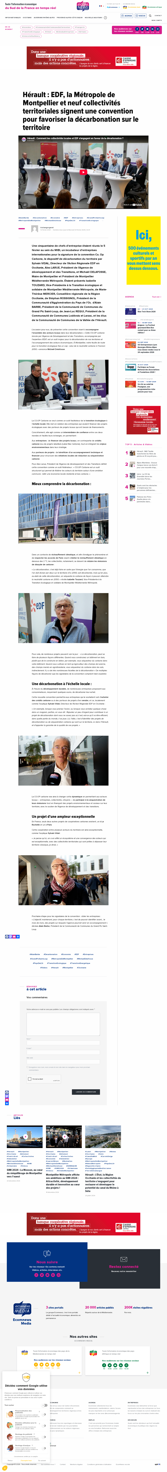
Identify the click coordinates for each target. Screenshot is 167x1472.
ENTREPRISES (133, 1402)
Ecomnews (112, 7)
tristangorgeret (47, 227)
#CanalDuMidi (91, 1156)
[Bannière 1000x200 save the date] (83, 57)
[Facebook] (7, 937)
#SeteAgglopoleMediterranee (98, 1168)
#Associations (131, 359)
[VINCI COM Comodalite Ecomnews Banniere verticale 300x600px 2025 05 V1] (144, 250)
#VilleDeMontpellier (65, 1171)
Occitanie (27, 17)
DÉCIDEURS (132, 1420)
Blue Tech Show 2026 (147, 311)
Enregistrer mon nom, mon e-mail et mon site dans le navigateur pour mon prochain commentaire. (59, 1069)
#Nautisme (143, 306)
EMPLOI (92, 1420)
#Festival (129, 379)
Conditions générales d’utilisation (99, 1464)
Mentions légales (76, 1464)
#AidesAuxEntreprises (65, 32)
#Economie (55, 218)
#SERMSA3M (71, 1166)
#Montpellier (67, 968)
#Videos (43, 968)
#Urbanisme (12, 1166)
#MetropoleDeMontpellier (30, 220)
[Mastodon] (10, 937)
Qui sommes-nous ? (48, 1464)
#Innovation (130, 306)
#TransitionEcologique (31, 32)
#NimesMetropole (93, 1163)
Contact (63, 1464)
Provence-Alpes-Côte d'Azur (70, 17)
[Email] (14, 937)
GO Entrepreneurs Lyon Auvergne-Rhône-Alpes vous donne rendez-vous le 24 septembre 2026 (149, 348)
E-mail (29, 1048)
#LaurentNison (52, 1161)
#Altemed (24, 1154)
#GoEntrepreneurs (152, 339)
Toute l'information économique (30, 6)
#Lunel (88, 1151)
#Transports (80, 27)
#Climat (48, 32)
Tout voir (156, 297)
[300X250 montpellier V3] (144, 420)
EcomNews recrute (123, 1464)
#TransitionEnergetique (80, 963)
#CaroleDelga (107, 1156)
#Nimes (113, 1151)
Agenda (128, 16)
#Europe (88, 1159)
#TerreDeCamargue (93, 1171)
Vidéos (142, 16)
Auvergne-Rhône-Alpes (44, 17)
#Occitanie (81, 968)
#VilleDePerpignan (145, 379)
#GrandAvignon (147, 320)
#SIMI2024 (59, 1168)
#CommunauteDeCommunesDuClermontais (53, 27)
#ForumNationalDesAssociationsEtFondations (144, 362)
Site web (30, 1058)
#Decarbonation (40, 218)
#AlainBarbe (24, 218)
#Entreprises (77, 218)
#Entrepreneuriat (132, 339)
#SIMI (29, 1163)
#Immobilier (12, 1159)
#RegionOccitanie (93, 1166)
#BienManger (131, 320)
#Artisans (82, 32)
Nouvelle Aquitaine (93, 17)
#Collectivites (28, 1156)
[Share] (18, 937)
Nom (29, 1039)
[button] (105, 17)
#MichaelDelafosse (53, 220)
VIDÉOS (52, 1420)
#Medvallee (67, 1161)
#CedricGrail (12, 1156)
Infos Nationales (13, 17)
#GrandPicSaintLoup (95, 218)
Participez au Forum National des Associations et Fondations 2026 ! (148, 369)
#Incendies (26, 27)
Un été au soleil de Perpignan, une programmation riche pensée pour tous (146, 388)
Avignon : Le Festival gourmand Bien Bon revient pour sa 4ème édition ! (147, 329)
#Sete (101, 1154)
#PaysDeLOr (70, 220)
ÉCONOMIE (53, 1402)
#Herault (55, 968)
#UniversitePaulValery (31, 36)
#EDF (66, 218)
